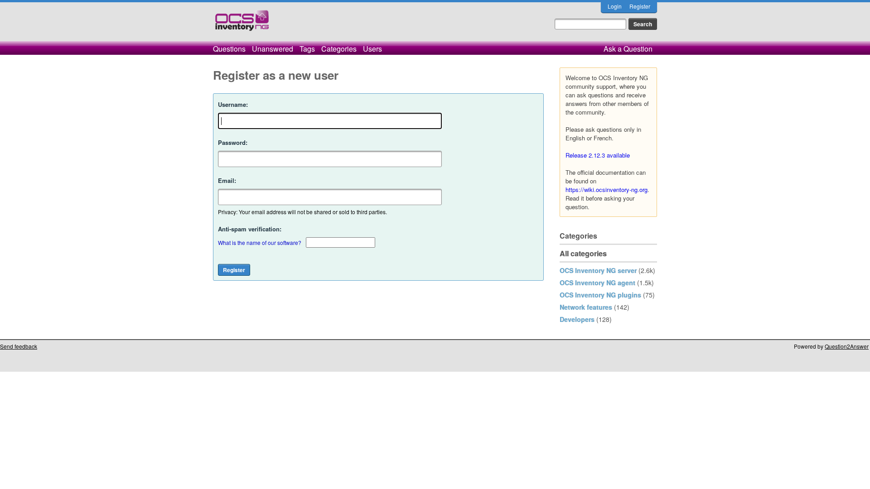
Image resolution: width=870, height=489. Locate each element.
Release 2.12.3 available (598, 155)
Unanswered (272, 48)
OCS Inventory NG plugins (600, 294)
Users (372, 48)
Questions (229, 48)
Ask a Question (628, 48)
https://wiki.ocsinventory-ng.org (607, 189)
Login (615, 6)
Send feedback (18, 346)
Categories (339, 48)
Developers (577, 319)
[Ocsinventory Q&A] (242, 24)
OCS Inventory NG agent (597, 282)
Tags (307, 48)
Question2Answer (847, 346)
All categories (583, 253)
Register (639, 6)
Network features (586, 307)
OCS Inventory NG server (598, 270)
